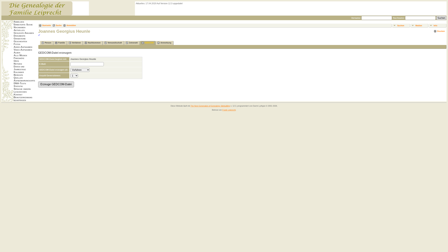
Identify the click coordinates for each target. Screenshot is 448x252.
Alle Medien (20, 55)
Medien (418, 25)
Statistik (18, 86)
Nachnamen (19, 27)
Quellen (18, 77)
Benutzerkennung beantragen (23, 99)
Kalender (19, 72)
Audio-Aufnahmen (23, 47)
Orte (16, 60)
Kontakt (18, 94)
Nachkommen (94, 43)
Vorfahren (76, 43)
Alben (17, 52)
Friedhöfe (19, 58)
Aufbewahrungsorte (24, 80)
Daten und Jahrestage (20, 68)
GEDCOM (149, 43)
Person (48, 43)
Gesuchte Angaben (24, 32)
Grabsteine (20, 38)
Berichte (18, 75)
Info (435, 25)
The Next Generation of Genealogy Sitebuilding (210, 106)
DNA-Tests (20, 83)
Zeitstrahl (133, 43)
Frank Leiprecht (229, 110)
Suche (59, 25)
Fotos (17, 44)
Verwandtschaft (115, 43)
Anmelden (19, 21)
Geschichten (20, 41)
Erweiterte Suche (23, 24)
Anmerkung (165, 43)
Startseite (46, 25)
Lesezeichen (20, 91)
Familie (61, 43)
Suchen (400, 25)
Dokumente (19, 35)
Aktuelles (19, 30)
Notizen (18, 63)
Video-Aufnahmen (23, 49)
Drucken (441, 31)
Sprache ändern (22, 89)
